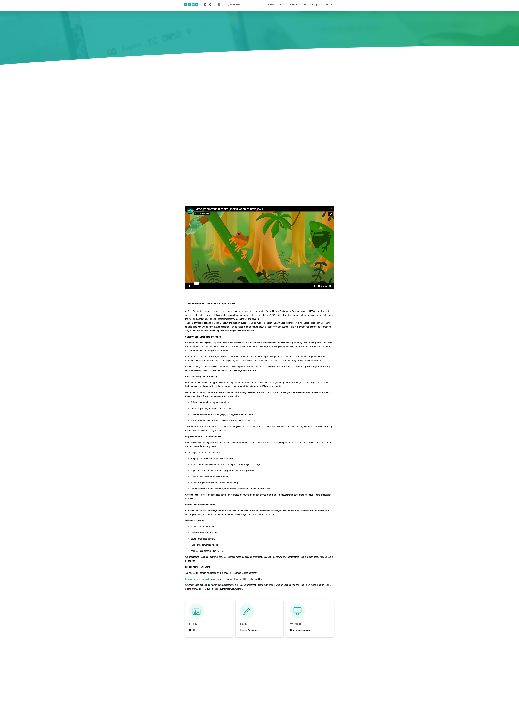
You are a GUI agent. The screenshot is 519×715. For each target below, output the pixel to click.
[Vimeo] (214, 4)
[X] (210, 4)
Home (215, 39)
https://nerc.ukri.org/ (300, 630)
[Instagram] (219, 4)
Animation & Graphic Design (235, 39)
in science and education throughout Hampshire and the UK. (237, 579)
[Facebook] (205, 4)
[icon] (209, 611)
